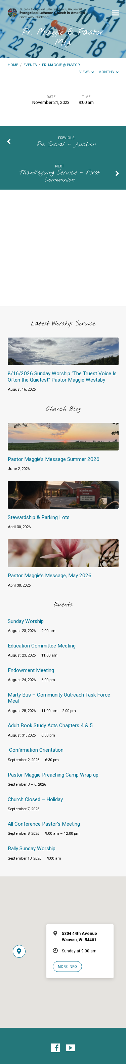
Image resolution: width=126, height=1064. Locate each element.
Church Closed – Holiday (35, 799)
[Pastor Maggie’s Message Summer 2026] (63, 446)
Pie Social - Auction (66, 145)
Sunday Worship (26, 621)
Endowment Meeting (31, 670)
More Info (67, 966)
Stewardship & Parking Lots (39, 517)
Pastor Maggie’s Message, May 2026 (49, 576)
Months (106, 72)
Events (30, 65)
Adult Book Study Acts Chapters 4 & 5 (50, 725)
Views (84, 72)
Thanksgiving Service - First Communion (59, 176)
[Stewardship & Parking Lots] (63, 504)
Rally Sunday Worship (31, 848)
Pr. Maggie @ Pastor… (62, 65)
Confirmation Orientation (36, 750)
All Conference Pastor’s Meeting (44, 824)
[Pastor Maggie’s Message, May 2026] (63, 563)
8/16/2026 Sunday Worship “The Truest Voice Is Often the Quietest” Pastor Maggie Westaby (62, 376)
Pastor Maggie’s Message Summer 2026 (53, 459)
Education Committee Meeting (42, 646)
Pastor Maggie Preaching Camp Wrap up (53, 775)
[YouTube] (70, 1048)
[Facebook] (55, 1048)
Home (13, 65)
